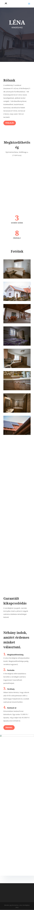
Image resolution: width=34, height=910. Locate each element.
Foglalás (9, 123)
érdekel (9, 727)
